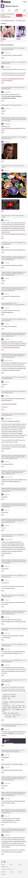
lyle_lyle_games (9, 793)
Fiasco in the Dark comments (7, 48)
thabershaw (8, 472)
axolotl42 (8, 505)
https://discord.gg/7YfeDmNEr (9, 404)
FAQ (11, 864)
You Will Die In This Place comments (9, 136)
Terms (11, 871)
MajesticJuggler (9, 334)
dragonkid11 (8, 273)
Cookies (3, 874)
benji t (7, 830)
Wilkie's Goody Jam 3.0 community (9, 595)
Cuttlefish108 (9, 520)
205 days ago (7, 67)
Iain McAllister (9, 258)
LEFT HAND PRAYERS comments (8, 62)
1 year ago (6, 141)
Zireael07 (20, 87)
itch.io (11, 660)
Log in (24, 1)
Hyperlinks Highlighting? (6, 661)
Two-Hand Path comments (7, 87)
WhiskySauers (9, 612)
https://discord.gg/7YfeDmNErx (13, 128)
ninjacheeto (20, 319)
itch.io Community (5, 660)
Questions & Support (17, 660)
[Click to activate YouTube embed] (10, 204)
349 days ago (7, 124)
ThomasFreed (8, 289)
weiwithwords (9, 778)
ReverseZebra (21, 48)
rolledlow (8, 811)
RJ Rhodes (8, 119)
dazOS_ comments (5, 105)
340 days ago (7, 108)
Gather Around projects (11, 456)
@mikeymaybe (21, 20)
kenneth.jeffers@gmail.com (7, 304)
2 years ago (7, 617)
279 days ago (7, 92)
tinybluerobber (21, 534)
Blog (20, 864)
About (3, 864)
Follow (19, 15)
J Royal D (8, 489)
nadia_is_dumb (9, 355)
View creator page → (6, 16)
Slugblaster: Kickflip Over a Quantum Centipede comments (14, 117)
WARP (18, 39)
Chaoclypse (20, 575)
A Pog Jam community (6, 165)
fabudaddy (8, 561)
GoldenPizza (20, 242)
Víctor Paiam (20, 644)
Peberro (19, 628)
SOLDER (3, 39)
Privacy (20, 871)
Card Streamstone (21, 377)
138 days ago (7, 52)
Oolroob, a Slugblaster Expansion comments (11, 750)
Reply (3, 57)
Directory (3, 871)
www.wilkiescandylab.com (8, 20)
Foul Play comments (6, 764)
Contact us (4, 866)
